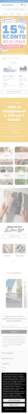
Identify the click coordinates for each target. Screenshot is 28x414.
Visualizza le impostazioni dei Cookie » (14, 409)
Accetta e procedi (14, 400)
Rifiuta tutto (14, 405)
